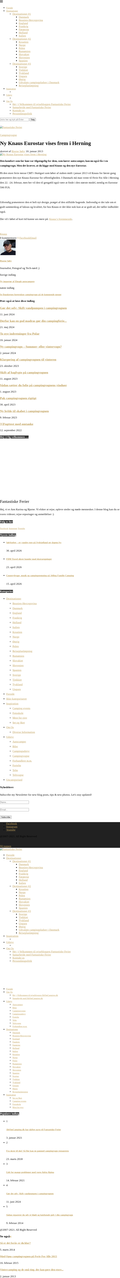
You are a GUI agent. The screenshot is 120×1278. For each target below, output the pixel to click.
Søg (33, 119)
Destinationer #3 (21, 63)
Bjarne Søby (18, 151)
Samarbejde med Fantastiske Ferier (31, 107)
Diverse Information (23, 732)
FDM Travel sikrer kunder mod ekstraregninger (29, 559)
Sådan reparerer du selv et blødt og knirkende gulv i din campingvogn (39, 1215)
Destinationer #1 (21, 13)
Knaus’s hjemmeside (60, 219)
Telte (15, 770)
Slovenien (24, 57)
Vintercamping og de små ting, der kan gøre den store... (31, 1269)
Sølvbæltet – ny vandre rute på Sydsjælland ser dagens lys (33, 542)
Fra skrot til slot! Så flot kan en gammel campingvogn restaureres (37, 1151)
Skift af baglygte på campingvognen (24, 372)
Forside (9, 8)
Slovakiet (24, 54)
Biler (15, 746)
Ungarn (23, 76)
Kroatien (23, 41)
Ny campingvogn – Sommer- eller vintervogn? (31, 346)
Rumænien (24, 51)
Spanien (23, 60)
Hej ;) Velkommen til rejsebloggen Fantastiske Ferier (41, 104)
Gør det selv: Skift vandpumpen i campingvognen (33, 308)
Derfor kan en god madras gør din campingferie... (33, 321)
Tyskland (24, 73)
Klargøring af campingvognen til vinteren (28, 359)
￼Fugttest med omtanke (16, 424)
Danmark (24, 17)
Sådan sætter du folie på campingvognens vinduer (33, 385)
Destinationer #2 (21, 38)
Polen (22, 48)
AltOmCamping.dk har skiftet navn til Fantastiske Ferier (33, 1129)
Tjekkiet (23, 70)
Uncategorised (14, 779)
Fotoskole (17, 713)
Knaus (3, 234)
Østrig (22, 79)
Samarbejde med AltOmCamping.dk (27, 998)
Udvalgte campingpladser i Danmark (39, 82)
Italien (22, 35)
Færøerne (24, 29)
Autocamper (19, 741)
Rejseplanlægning (29, 85)
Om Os (9, 101)
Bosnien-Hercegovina (31, 20)
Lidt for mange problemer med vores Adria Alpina (30, 1172)
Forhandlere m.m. (22, 760)
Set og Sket (18, 722)
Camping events (21, 708)
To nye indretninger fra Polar (20, 333)
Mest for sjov (19, 717)
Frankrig (23, 26)
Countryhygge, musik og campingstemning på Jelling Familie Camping (40, 575)
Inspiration (11, 89)
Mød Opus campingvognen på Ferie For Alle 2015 (28, 1256)
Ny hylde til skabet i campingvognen (24, 411)
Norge (22, 45)
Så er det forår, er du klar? (15, 1243)
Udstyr (9, 95)
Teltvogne (18, 774)
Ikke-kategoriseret (16, 698)
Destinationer (12, 11)
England (23, 23)
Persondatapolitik (22, 113)
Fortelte (16, 765)
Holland (23, 32)
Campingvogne (20, 755)
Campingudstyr (21, 751)
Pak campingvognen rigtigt (18, 398)
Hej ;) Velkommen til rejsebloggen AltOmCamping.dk (35, 995)
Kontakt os (18, 110)
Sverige (23, 66)
